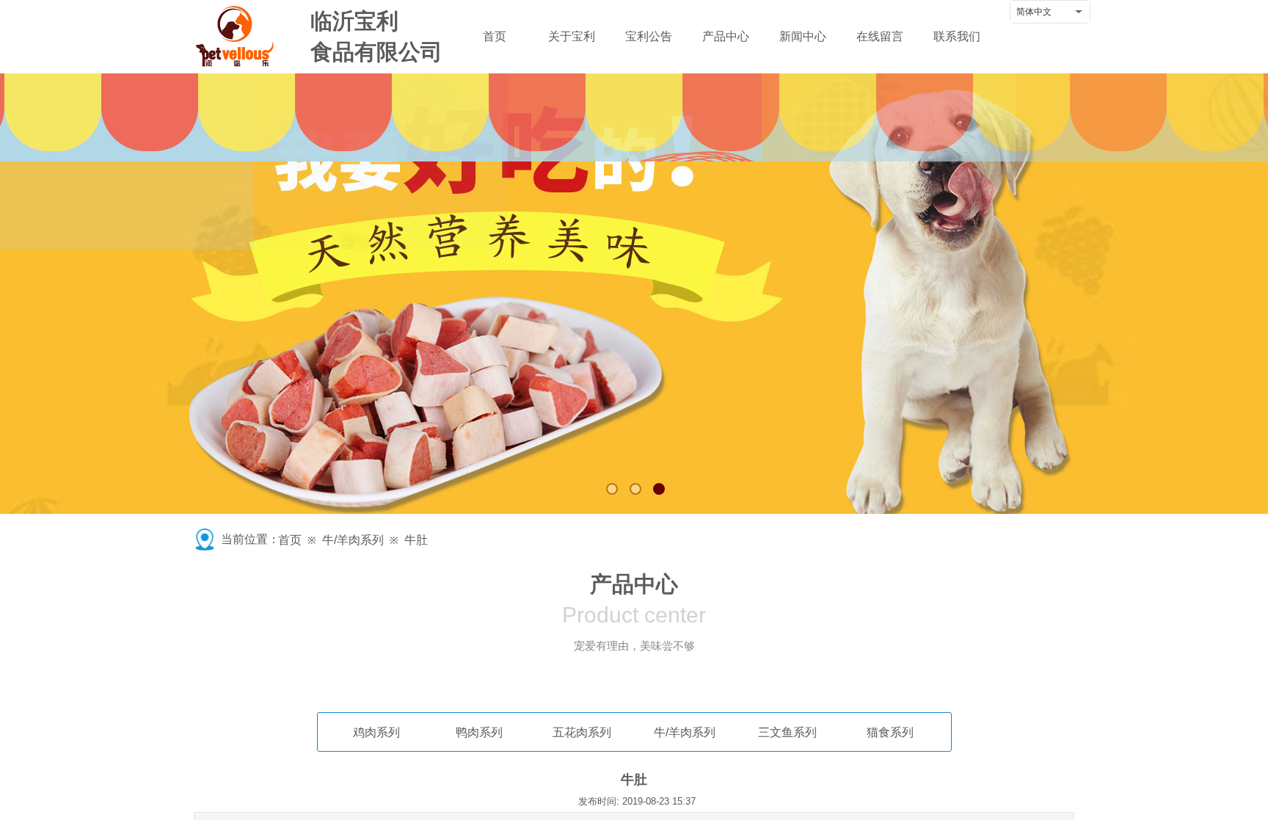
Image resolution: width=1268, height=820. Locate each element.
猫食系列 (890, 732)
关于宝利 (571, 36)
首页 (494, 36)
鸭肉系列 (479, 732)
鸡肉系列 (376, 732)
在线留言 (879, 36)
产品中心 (725, 36)
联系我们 (956, 36)
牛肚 (416, 540)
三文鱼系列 (787, 732)
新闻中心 (802, 36)
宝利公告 (648, 36)
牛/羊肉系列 (353, 540)
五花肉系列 (582, 732)
